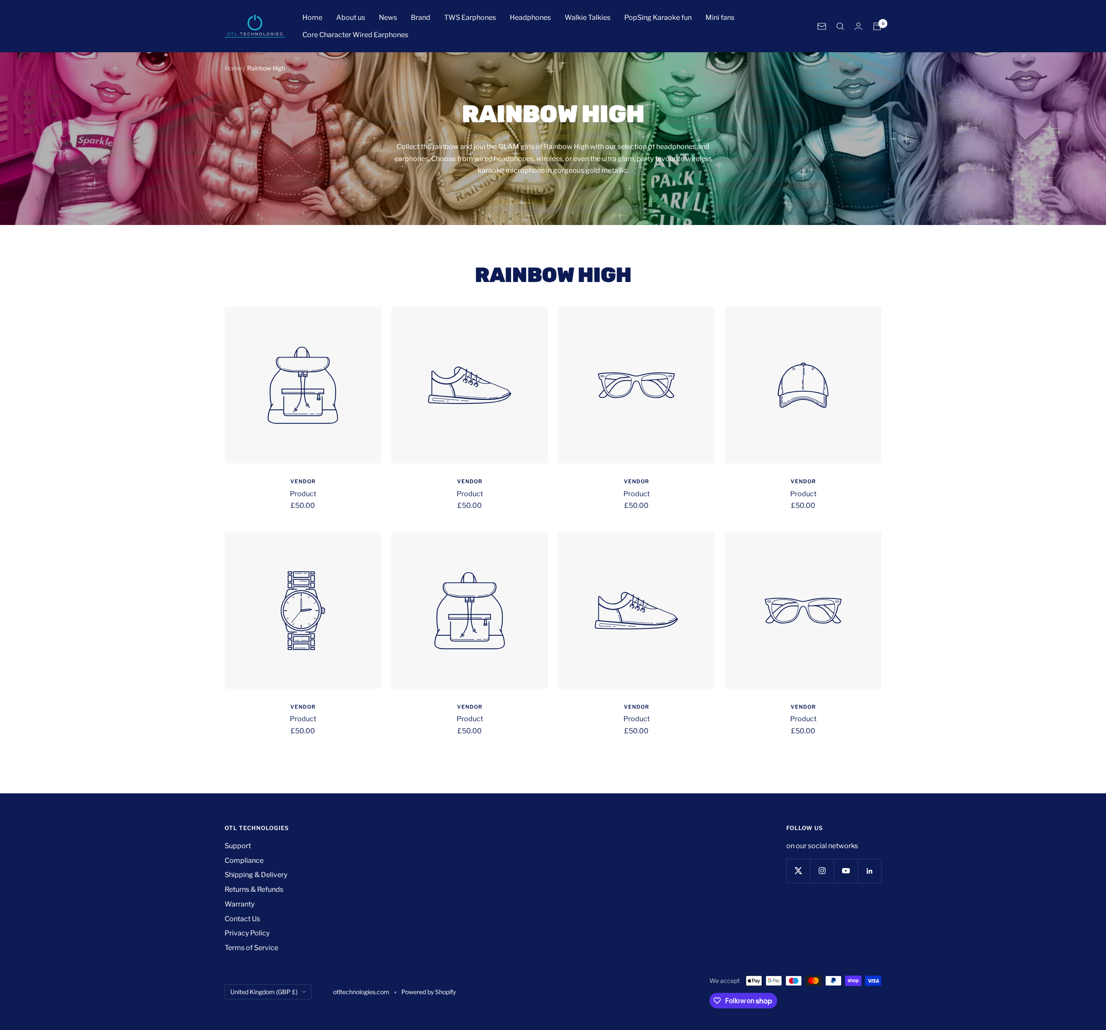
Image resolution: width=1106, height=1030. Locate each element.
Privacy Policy (247, 933)
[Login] (858, 26)
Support (238, 846)
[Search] (840, 26)
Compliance (244, 860)
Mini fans (720, 17)
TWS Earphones (470, 17)
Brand (420, 17)
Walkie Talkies (587, 17)
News (388, 17)
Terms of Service (251, 948)
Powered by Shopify (428, 991)
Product (303, 494)
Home (312, 17)
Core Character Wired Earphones (355, 35)
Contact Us (242, 919)
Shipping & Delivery (256, 875)
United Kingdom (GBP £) (264, 991)
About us (350, 17)
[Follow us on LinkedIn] (869, 871)
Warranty (239, 904)
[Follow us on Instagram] (822, 871)
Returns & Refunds (254, 889)
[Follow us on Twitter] (798, 871)
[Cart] (877, 26)
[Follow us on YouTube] (846, 871)
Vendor (303, 481)
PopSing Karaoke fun (658, 17)
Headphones (530, 17)
